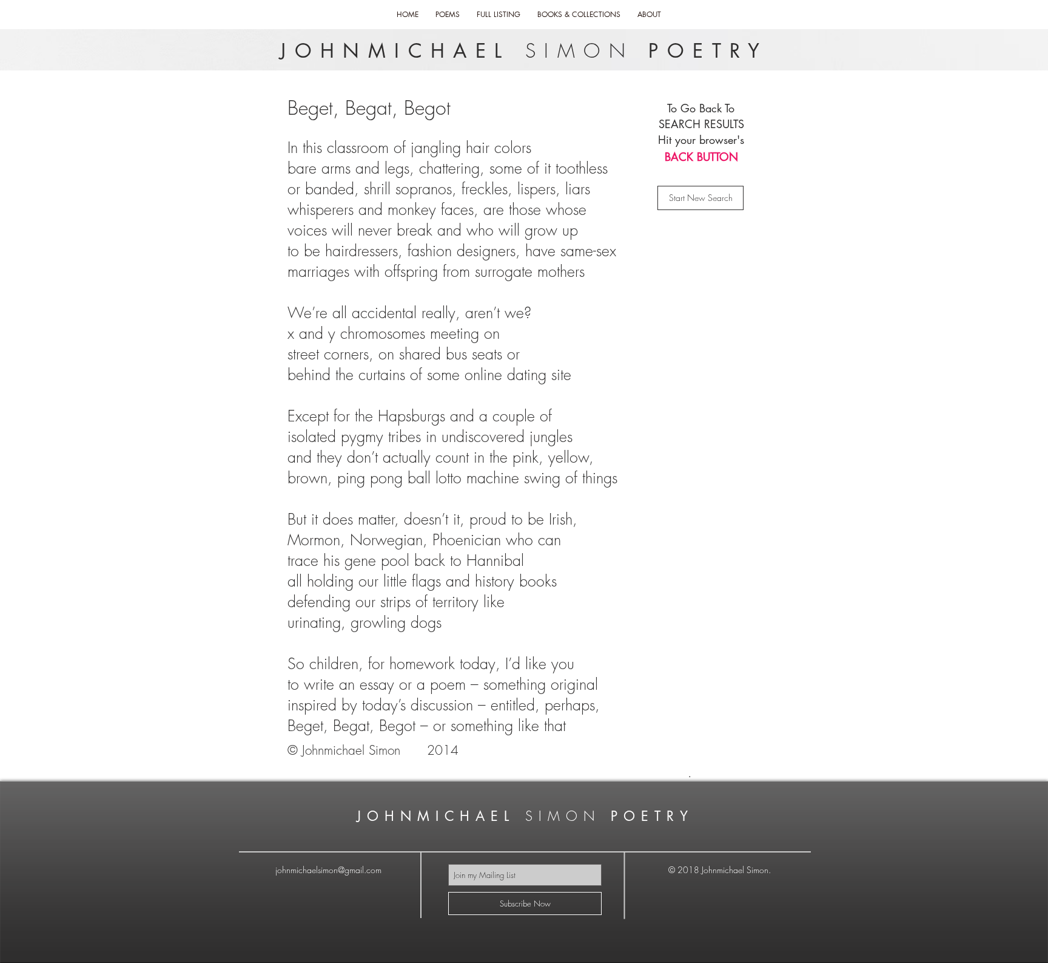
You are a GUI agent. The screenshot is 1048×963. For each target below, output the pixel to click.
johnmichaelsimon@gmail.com (328, 870)
